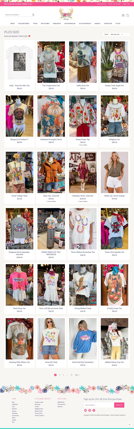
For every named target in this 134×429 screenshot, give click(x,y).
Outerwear (69, 23)
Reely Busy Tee (19, 308)
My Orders (37, 404)
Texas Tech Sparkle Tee (114, 252)
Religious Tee (114, 139)
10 (71, 375)
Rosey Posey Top (83, 139)
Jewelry (108, 23)
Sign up (119, 405)
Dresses (57, 23)
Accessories (85, 23)
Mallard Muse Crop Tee (114, 362)
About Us (126, 4)
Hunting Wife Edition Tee (19, 362)
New (13, 23)
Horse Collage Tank (19, 196)
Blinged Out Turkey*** (19, 139)
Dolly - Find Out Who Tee (19, 85)
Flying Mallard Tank (83, 308)
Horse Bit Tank (51, 362)
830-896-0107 (101, 4)
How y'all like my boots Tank (51, 308)
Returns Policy (39, 411)
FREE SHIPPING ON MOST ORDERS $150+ (18, 4)
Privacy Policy (38, 413)
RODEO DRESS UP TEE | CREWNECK (51, 253)
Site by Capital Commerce (118, 415)
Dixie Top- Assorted (51, 196)
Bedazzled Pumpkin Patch (51, 139)
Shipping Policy (39, 409)
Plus (118, 23)
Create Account (39, 402)
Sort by (106, 34)
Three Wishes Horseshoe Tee (83, 252)
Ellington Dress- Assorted (82, 196)
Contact (37, 406)
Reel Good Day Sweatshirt (82, 362)
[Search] (33, 15)
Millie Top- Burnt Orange (114, 196)
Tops (35, 23)
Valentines (23, 23)
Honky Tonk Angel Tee (114, 85)
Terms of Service (39, 415)
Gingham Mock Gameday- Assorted (19, 253)
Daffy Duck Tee (83, 85)
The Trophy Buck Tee (51, 85)
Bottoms (45, 23)
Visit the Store (114, 4)
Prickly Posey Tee (114, 308)
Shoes (97, 23)
